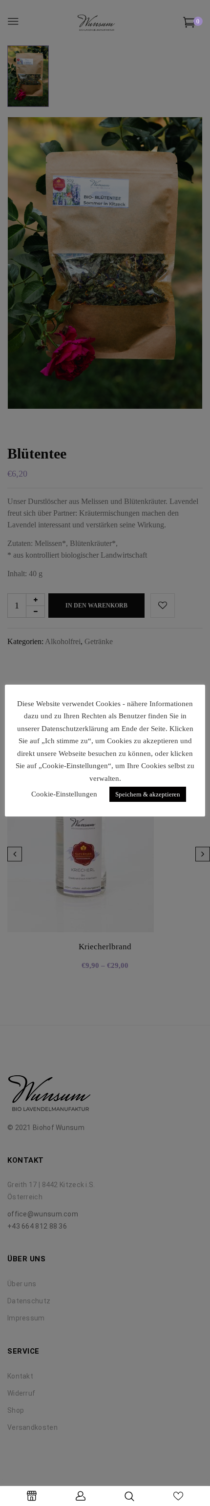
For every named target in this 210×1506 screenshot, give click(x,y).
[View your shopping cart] (189, 24)
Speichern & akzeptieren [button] (147, 794)
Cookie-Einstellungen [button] (64, 794)
